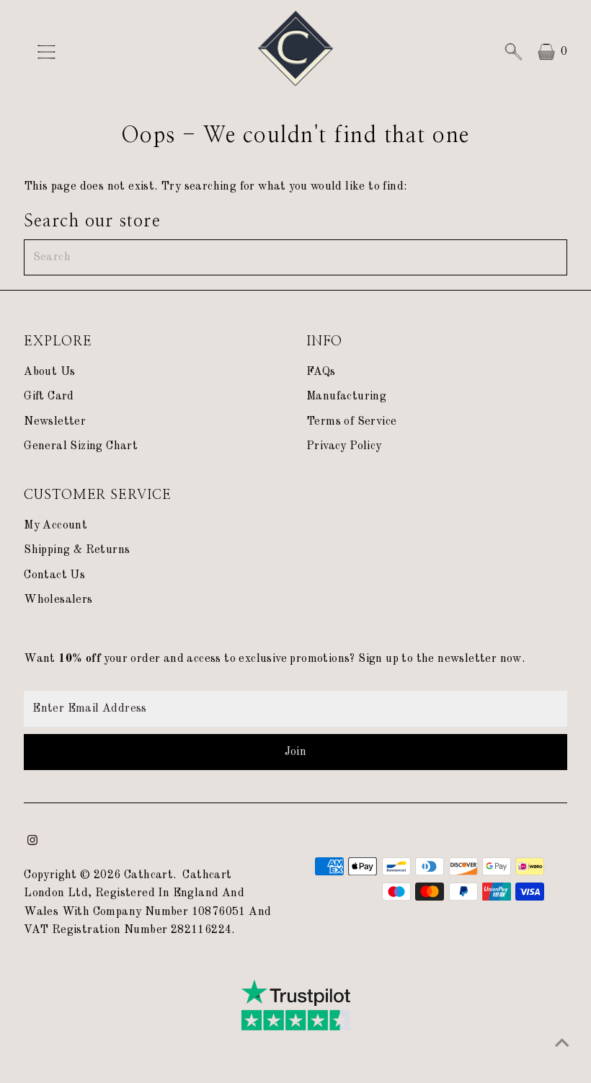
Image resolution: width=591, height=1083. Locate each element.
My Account (55, 525)
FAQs (321, 372)
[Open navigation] (88, 52)
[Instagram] (32, 842)
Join (296, 752)
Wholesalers (58, 600)
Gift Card (49, 396)
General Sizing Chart (81, 446)
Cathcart (148, 875)
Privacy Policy (344, 446)
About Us (49, 372)
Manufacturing (346, 396)
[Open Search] (513, 52)
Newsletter (55, 422)
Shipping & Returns (77, 550)
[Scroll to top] (562, 1043)
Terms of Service (351, 422)
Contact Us (54, 575)
